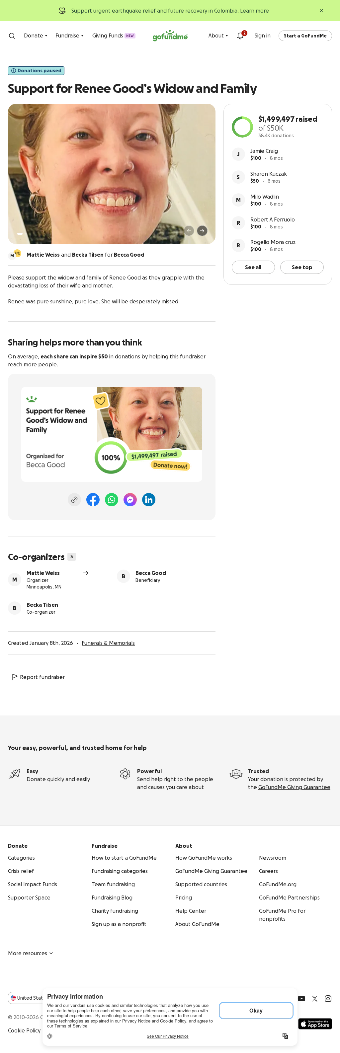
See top (302, 267)
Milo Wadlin (264, 197)
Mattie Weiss (43, 573)
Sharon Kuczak (268, 174)
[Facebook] (93, 499)
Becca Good (150, 573)
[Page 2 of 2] (26, 234)
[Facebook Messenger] (130, 499)
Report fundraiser (42, 677)
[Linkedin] (148, 499)
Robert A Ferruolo (272, 219)
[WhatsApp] (111, 499)
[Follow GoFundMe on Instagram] (328, 998)
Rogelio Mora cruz (273, 242)
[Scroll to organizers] (17, 253)
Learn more (254, 11)
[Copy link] (74, 499)
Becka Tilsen (42, 605)
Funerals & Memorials (108, 643)
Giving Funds (113, 35)
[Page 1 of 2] (20, 234)
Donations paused (39, 70)
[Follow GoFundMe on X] (314, 998)
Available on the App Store (315, 1023)
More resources (27, 953)
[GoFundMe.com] (170, 36)
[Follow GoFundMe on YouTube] (301, 998)
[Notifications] (240, 35)
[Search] (12, 35)
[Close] (321, 10)
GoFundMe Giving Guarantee (294, 787)
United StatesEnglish (42, 998)
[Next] (202, 230)
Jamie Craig (264, 151)
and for (85, 255)
